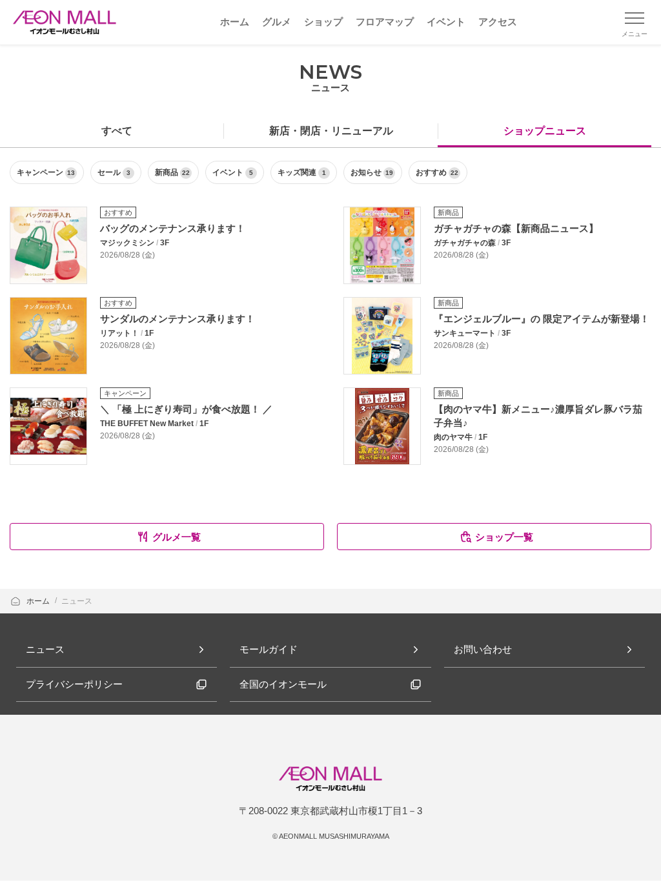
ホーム (39, 601)
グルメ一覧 (176, 536)
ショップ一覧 (504, 536)
